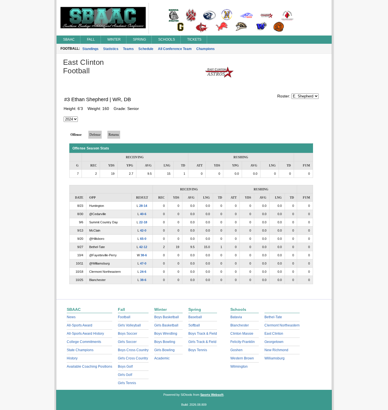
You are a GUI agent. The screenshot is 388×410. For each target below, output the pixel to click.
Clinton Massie (241, 334)
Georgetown (273, 342)
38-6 (144, 255)
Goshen (236, 350)
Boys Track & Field (202, 334)
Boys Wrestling (165, 334)
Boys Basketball (166, 317)
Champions (205, 49)
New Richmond (276, 350)
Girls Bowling (164, 350)
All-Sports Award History (85, 334)
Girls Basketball (166, 325)
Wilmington (239, 367)
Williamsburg (274, 358)
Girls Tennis (127, 383)
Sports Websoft (212, 394)
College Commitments (84, 342)
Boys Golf (125, 367)
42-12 (143, 247)
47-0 (143, 263)
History (72, 358)
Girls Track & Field (202, 342)
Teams (128, 49)
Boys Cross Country (133, 350)
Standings (90, 49)
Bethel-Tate (273, 317)
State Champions (80, 350)
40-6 (143, 214)
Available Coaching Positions (89, 367)
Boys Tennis (197, 350)
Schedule (145, 49)
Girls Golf (125, 375)
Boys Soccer (127, 334)
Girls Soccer (127, 342)
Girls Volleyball (129, 325)
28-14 (143, 205)
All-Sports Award (79, 325)
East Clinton (273, 334)
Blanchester (239, 325)
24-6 (143, 271)
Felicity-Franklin (242, 342)
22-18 (143, 222)
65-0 (143, 238)
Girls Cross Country (133, 358)
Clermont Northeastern (282, 325)
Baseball (195, 317)
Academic (162, 358)
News (71, 317)
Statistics (110, 49)
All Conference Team (175, 49)
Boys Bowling (164, 342)
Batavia (236, 317)
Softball (194, 325)
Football (124, 317)
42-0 (143, 230)
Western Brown (242, 358)
